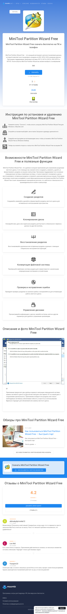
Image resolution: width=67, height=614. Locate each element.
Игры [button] (17, 3)
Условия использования (10, 601)
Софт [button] (11, 3)
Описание (25, 3)
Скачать (15, 11)
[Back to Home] (6, 3)
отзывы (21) (33, 510)
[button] (5, 374)
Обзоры (50, 3)
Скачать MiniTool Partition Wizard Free (30, 470)
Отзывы (43, 3)
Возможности (35, 3)
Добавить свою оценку (33, 505)
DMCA (5, 598)
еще (33, 65)
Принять (62, 608)
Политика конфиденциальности (13, 604)
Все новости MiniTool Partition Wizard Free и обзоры (33, 452)
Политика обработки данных (49, 610)
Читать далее (29, 444)
